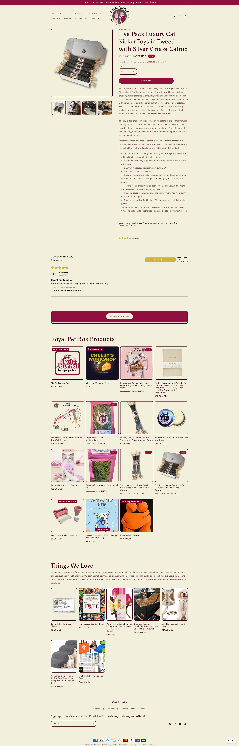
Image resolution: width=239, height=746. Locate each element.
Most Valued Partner (130, 535)
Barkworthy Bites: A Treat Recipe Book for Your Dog (101, 536)
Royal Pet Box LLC (96, 745)
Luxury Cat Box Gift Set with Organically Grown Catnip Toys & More (136, 385)
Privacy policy (136, 744)
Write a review (160, 259)
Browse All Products (119, 316)
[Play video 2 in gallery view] (105, 108)
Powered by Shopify (110, 745)
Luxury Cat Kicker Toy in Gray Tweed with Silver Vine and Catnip (136, 438)
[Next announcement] (187, 2)
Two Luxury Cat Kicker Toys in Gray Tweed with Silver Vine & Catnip (134, 487)
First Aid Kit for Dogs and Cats (91, 677)
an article (154, 223)
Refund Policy (112, 709)
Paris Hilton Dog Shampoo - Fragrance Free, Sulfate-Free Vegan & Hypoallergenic (119, 627)
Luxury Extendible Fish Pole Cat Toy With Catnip (66, 438)
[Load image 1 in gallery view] (59, 108)
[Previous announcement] (52, 2)
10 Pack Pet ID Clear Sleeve (61, 625)
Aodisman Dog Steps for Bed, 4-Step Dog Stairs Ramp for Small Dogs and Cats (63, 679)
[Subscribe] (93, 724)
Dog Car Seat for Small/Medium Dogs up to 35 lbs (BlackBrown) (146, 626)
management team (105, 572)
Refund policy (123, 744)
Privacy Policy (98, 709)
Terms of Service (128, 709)
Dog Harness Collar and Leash (173, 625)
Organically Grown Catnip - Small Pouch (102, 486)
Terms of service (148, 744)
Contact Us (141, 709)
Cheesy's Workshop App (97, 383)
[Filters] (179, 259)
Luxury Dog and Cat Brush (64, 485)
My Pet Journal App (60, 383)
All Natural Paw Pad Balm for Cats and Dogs (171, 438)
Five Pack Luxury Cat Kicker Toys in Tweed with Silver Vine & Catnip (170, 487)
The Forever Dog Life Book (91, 624)
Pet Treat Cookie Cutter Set (64, 535)
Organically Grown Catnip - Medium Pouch (99, 438)
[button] (175, 16)
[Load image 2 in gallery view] (74, 108)
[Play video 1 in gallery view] (89, 108)
